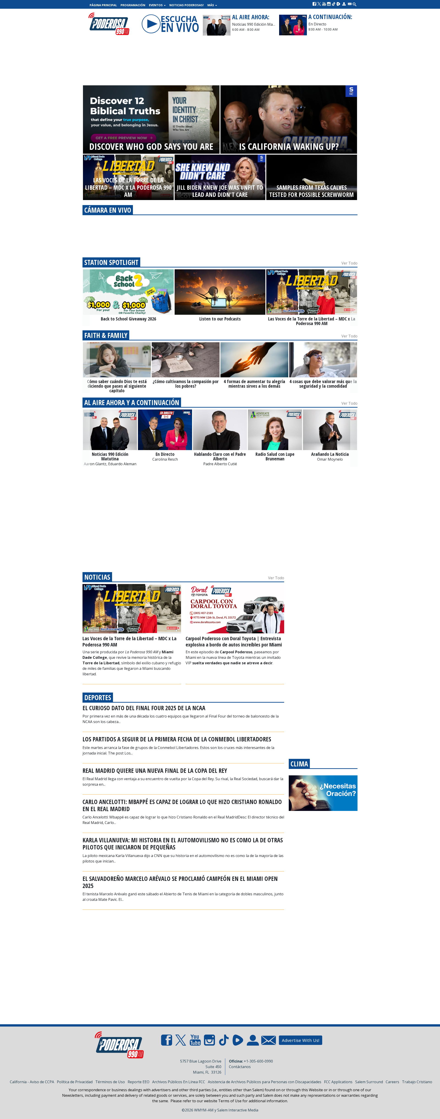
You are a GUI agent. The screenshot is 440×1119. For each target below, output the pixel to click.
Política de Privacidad (75, 1081)
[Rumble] (338, 4)
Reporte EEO (138, 1081)
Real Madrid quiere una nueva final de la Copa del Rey (154, 770)
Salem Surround (369, 1081)
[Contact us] (350, 4)
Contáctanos (240, 1066)
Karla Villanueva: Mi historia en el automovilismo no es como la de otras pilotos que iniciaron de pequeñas (182, 843)
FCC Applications (338, 1081)
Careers (392, 1081)
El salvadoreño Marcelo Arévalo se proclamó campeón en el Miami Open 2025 (180, 882)
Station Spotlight (111, 262)
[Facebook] (314, 4)
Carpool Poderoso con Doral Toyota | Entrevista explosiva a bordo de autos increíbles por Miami (234, 641)
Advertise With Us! (300, 1040)
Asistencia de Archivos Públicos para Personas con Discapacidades (264, 1081)
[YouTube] (324, 4)
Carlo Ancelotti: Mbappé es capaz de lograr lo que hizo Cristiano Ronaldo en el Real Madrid (182, 805)
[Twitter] (319, 4)
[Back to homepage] (108, 24)
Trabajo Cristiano (417, 1081)
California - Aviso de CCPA (32, 1081)
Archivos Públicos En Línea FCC (178, 1081)
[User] (344, 4)
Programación (133, 5)
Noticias (97, 577)
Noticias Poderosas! (186, 5)
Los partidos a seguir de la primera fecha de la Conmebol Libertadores (176, 739)
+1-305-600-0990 (258, 1061)
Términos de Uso (110, 1081)
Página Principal (103, 5)
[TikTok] (334, 4)
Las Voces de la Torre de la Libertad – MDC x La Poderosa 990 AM (129, 641)
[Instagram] (329, 4)
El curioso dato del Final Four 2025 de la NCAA (143, 708)
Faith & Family (105, 335)
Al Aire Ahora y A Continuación (131, 402)
